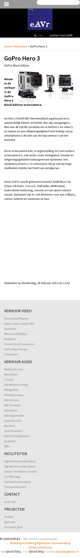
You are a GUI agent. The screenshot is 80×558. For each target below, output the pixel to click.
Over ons (10, 502)
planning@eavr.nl (67, 551)
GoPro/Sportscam (16, 349)
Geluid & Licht (13, 421)
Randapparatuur (14, 415)
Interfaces (10, 410)
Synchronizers (13, 431)
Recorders (11, 374)
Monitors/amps (14, 395)
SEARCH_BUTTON (30, 8)
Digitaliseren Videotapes (20, 466)
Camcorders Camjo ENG (19, 323)
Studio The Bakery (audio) (20, 471)
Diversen (10, 441)
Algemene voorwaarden (52, 543)
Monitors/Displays (15, 334)
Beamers (10, 339)
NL (35, 35)
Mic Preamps (12, 405)
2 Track (8, 379)
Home (8, 46)
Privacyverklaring (40, 547)
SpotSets (10, 329)
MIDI (6, 446)
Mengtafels (11, 390)
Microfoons (11, 400)
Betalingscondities (22, 543)
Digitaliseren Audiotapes (20, 461)
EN (40, 35)
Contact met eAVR (61, 35)
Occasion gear (13, 527)
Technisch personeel (17, 482)
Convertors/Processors (19, 344)
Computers (11, 354)
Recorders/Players (16, 318)
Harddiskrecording (16, 385)
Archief (8, 517)
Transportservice (15, 487)
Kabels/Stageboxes (17, 436)
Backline (9, 426)
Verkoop (9, 522)
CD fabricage (12, 476)
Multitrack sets (13, 369)
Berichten (21, 46)
